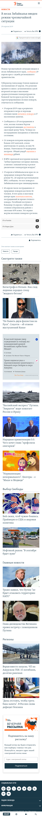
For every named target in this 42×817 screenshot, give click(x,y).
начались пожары (26, 114)
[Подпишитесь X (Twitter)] (14, 789)
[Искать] (35, 814)
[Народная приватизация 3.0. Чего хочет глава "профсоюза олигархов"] (21, 426)
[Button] (16, 31)
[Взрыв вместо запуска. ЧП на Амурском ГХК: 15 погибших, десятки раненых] (21, 653)
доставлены (29, 127)
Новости (5, 10)
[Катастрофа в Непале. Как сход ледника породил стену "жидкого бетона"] (21, 274)
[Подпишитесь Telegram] (24, 789)
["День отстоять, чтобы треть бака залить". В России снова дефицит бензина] (21, 688)
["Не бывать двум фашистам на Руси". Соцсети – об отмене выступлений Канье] (21, 308)
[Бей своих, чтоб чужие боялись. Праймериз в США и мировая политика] (21, 503)
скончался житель (23, 197)
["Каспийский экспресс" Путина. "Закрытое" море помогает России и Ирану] (21, 392)
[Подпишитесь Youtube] (19, 789)
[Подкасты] (3, 794)
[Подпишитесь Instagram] (29, 789)
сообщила (31, 72)
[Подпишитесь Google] (3, 789)
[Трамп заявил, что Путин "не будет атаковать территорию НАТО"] (21, 577)
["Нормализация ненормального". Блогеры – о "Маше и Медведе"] (21, 461)
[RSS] (34, 789)
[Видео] (26, 814)
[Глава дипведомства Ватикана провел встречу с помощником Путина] (21, 611)
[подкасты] (16, 814)
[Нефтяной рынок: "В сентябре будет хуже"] (21, 537)
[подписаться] (8, 794)
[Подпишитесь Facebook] (8, 789)
